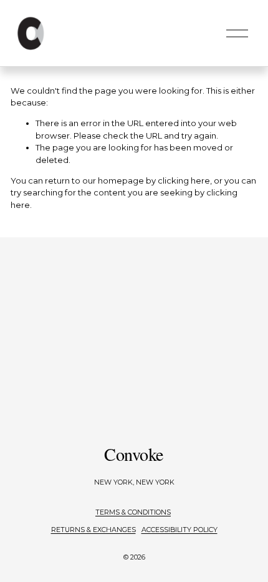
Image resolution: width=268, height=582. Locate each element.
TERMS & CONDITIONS (133, 512)
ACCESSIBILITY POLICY (179, 529)
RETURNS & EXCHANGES (93, 529)
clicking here (184, 180)
